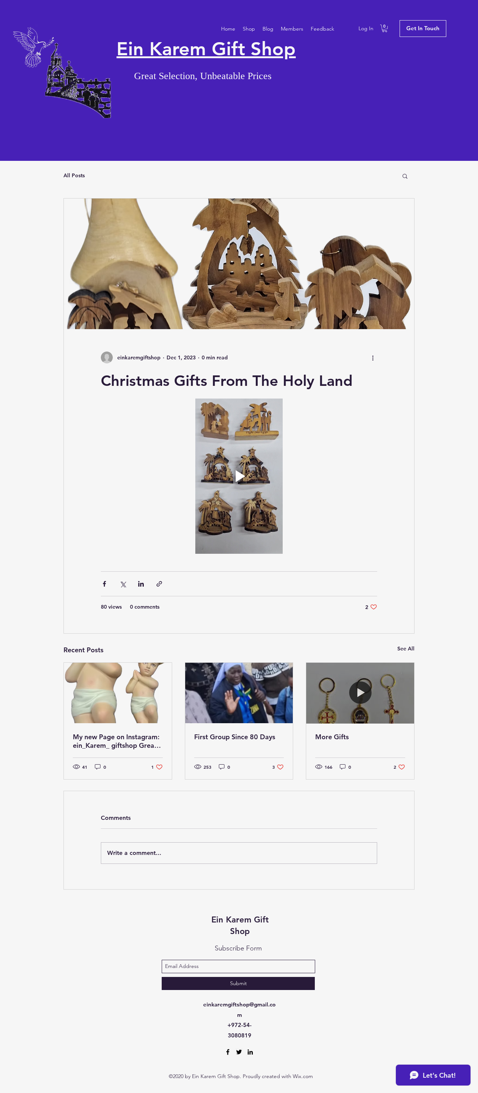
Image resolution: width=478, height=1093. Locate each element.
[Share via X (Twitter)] (122, 583)
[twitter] (239, 1052)
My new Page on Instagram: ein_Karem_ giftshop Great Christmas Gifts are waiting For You (116, 741)
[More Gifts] (360, 693)
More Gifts (332, 737)
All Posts (74, 175)
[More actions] (372, 357)
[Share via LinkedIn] (141, 583)
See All (406, 648)
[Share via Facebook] (104, 583)
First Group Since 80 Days (234, 737)
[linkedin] (250, 1052)
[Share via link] (159, 583)
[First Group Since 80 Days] (239, 693)
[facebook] (228, 1052)
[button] (384, 28)
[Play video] (239, 476)
